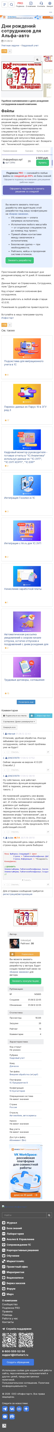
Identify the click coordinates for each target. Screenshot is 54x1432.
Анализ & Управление (20, 1239)
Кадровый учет (17, 1058)
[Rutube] (12, 1417)
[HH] (19, 1409)
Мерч (10, 1294)
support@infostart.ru (15, 1354)
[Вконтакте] (12, 1409)
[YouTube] (5, 1417)
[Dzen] (26, 1409)
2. (4, 758)
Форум (11, 1288)
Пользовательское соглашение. (20, 1382)
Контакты (8, 1322)
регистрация (10, 894)
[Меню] (4, 4)
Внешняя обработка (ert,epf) (24, 1074)
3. (4, 776)
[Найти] (49, 1215)
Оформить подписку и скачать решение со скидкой (27, 190)
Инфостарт (7, 317)
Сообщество (10, 1304)
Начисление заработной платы (23, 588)
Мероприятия (15, 1272)
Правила (7, 1311)
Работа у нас (10, 1318)
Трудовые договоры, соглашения (24, 679)
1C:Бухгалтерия (17, 1091)
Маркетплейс (15, 1261)
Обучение (13, 1255)
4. (4, 837)
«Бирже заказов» (18, 213)
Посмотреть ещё (26, 702)
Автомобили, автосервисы (23, 1115)
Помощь (7, 1314)
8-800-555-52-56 (13, 1351)
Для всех (14, 1066)
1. (3, 733)
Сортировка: (18, 721)
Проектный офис (17, 1266)
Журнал (12, 1222)
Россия (13, 1107)
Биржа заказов (16, 1283)
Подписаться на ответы (16, 715)
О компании (9, 1300)
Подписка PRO (11, 1307)
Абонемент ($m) (18, 1140)
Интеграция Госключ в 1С (19, 497)
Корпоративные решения (23, 1250)
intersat (11, 733)
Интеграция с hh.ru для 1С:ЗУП (22, 543)
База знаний (14, 1228)
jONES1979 (14, 758)
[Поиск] (11, 4)
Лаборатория (15, 1233)
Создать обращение (18, 1362)
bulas (10, 837)
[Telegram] (5, 1409)
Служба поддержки (18, 1328)
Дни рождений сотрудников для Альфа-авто (21, 30)
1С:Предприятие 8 (19, 1082)
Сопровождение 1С (19, 1244)
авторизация (25, 894)
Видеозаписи (15, 1277)
